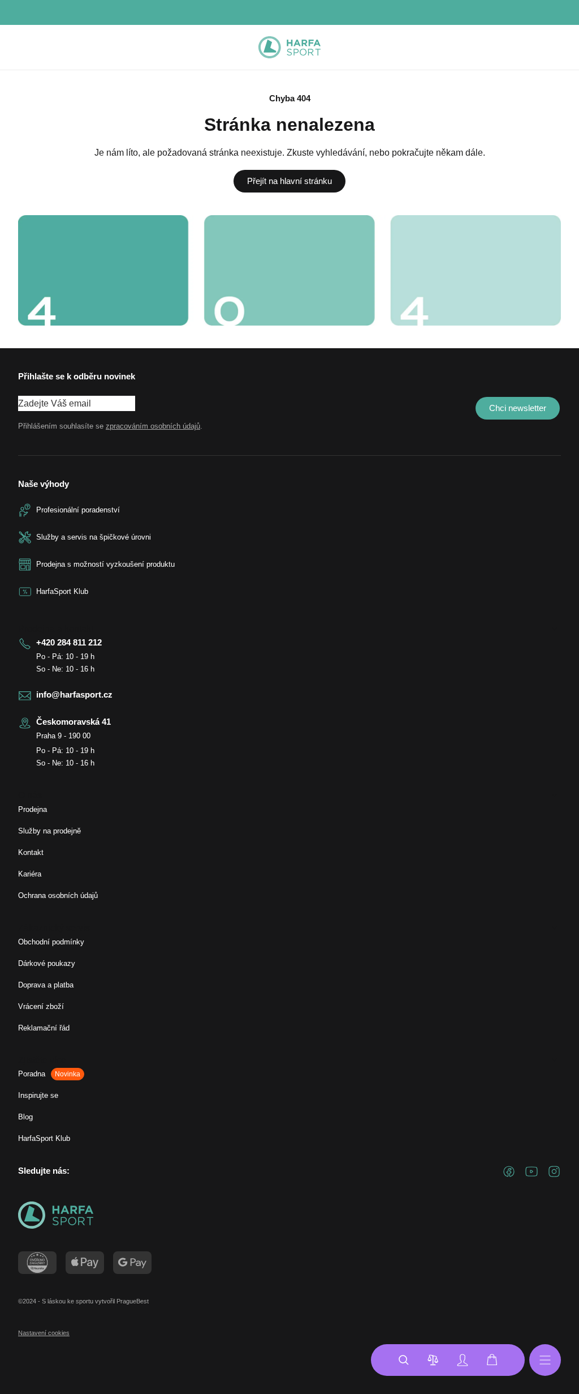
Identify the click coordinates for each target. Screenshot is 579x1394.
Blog (25, 1117)
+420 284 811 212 (69, 642)
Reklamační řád (44, 1028)
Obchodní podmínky (51, 942)
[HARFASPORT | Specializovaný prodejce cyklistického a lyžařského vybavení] (289, 47)
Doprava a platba (46, 985)
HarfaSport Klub (44, 1138)
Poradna (49, 1074)
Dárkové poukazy (46, 963)
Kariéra (29, 874)
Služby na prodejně (49, 831)
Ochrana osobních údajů (58, 895)
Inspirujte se (38, 1095)
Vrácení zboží (41, 1006)
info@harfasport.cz (74, 694)
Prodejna (32, 809)
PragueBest (132, 1301)
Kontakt (31, 852)
